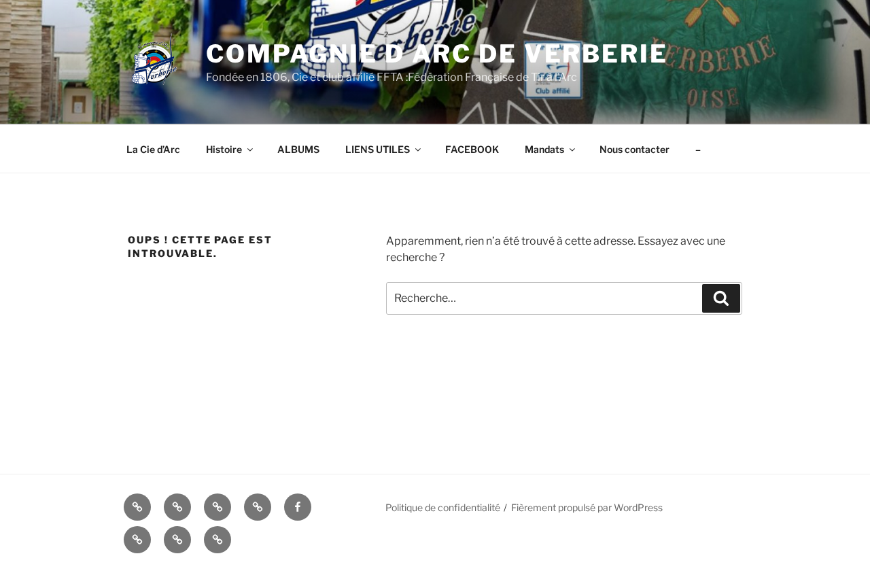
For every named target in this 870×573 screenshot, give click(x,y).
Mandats (544, 149)
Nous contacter (634, 149)
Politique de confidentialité (442, 507)
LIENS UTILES (377, 149)
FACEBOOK (472, 149)
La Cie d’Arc (153, 149)
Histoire (224, 149)
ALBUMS (298, 149)
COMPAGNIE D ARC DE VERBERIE (437, 54)
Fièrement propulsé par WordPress (587, 507)
